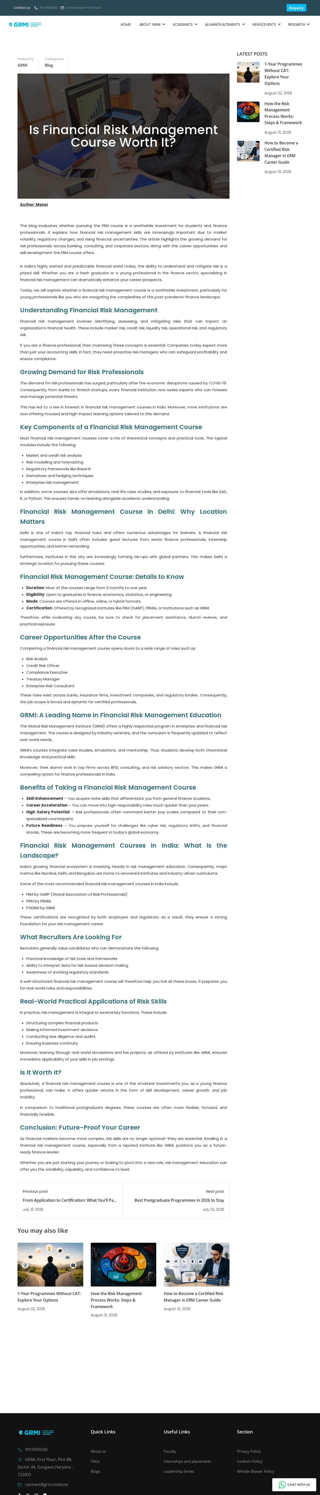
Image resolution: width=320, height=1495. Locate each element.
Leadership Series (179, 1471)
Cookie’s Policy (249, 1461)
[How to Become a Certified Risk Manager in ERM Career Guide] (197, 1264)
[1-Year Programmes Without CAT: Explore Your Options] (50, 1264)
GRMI (23, 65)
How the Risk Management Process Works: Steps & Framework (116, 1300)
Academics (183, 24)
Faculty (170, 1451)
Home (126, 24)
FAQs (95, 1461)
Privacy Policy (249, 1451)
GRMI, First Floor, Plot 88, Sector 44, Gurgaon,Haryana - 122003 (45, 1467)
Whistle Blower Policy (255, 1471)
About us (98, 1451)
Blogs (95, 1471)
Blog (49, 65)
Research (296, 24)
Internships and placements (187, 1461)
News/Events (264, 24)
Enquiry (296, 7)
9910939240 (48, 7)
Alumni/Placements (222, 24)
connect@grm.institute (83, 7)
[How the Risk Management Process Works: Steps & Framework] (123, 1264)
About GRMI (149, 24)
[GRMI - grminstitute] (29, 25)
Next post (215, 1191)
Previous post (35, 1191)
